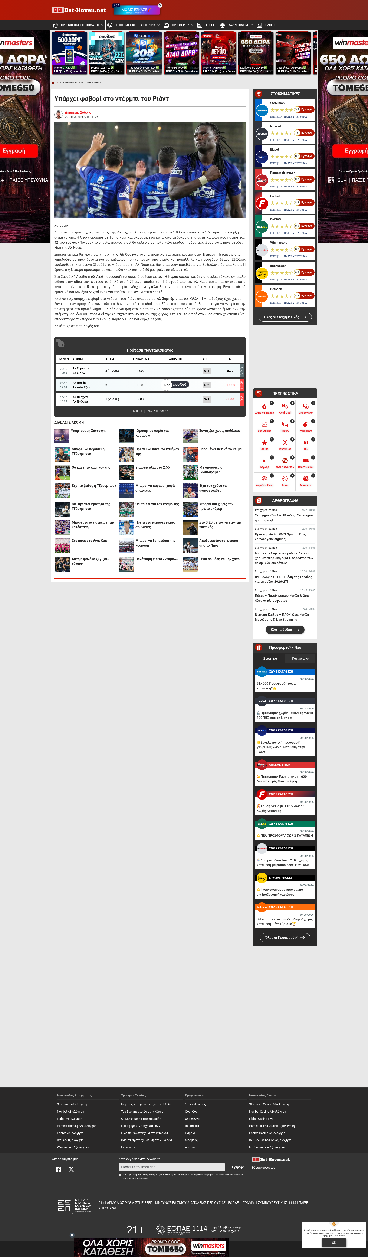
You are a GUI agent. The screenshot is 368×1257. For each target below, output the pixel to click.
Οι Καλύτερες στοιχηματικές (141, 1119)
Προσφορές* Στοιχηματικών (140, 1126)
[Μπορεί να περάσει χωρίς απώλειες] (126, 490)
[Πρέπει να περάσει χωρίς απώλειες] (126, 527)
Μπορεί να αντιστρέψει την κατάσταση (93, 524)
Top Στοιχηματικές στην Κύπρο (142, 1111)
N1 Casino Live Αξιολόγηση (267, 1147)
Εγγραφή (238, 1167)
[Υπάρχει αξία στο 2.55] (126, 472)
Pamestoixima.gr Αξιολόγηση (76, 1126)
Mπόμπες (191, 1140)
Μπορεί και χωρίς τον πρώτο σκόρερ (216, 506)
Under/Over (192, 1119)
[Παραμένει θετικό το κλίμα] (190, 454)
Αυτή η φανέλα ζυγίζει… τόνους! (91, 561)
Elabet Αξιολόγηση (69, 1119)
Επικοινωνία (129, 1147)
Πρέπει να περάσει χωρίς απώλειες (155, 524)
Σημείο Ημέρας (195, 1104)
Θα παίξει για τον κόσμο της (157, 504)
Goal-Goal (191, 1111)
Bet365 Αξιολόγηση (70, 1140)
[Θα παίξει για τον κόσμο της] (126, 509)
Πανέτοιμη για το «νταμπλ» (156, 559)
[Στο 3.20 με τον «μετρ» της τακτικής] (190, 527)
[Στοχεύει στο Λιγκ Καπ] (62, 545)
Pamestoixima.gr (282, 173)
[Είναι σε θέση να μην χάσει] (190, 564)
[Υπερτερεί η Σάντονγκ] (61, 436)
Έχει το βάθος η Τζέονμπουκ (94, 486)
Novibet (275, 126)
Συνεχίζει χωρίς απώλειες (219, 431)
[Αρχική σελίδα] (53, 82)
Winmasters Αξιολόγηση (73, 1147)
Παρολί (190, 1133)
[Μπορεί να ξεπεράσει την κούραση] (126, 545)
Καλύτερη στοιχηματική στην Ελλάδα (146, 1140)
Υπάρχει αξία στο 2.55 (152, 467)
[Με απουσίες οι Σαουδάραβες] (190, 472)
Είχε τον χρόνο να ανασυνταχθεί (213, 488)
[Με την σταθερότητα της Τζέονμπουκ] (62, 509)
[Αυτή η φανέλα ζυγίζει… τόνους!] (62, 564)
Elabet (274, 149)
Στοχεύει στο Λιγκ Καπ (89, 541)
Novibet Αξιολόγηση (70, 1111)
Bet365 (275, 219)
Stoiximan (277, 103)
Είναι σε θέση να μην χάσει (220, 559)
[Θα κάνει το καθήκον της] (62, 472)
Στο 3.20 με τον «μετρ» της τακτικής (220, 524)
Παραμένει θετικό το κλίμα (220, 449)
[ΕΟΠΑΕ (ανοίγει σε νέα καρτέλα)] (198, 1229)
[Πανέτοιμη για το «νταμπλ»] (126, 564)
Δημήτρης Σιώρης (78, 112)
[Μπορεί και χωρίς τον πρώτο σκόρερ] (190, 509)
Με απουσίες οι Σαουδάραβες (211, 469)
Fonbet (275, 196)
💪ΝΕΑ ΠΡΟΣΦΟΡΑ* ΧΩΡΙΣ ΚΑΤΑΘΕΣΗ (285, 835)
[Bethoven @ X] (71, 1169)
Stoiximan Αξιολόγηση (72, 1104)
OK (334, 1243)
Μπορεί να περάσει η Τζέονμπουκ (88, 451)
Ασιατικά (191, 1147)
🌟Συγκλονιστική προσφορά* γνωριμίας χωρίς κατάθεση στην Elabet (281, 747)
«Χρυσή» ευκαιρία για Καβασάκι (152, 433)
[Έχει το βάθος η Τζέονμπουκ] (62, 490)
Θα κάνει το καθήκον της (91, 467)
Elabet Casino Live (261, 1119)
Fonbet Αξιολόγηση (70, 1133)
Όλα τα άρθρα (282, 630)
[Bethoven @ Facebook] (58, 1169)
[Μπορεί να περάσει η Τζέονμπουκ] (62, 454)
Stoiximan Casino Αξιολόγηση (269, 1104)
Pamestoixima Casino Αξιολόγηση (272, 1126)
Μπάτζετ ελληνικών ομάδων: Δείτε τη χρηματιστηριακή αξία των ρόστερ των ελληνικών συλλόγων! (284, 558)
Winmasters (278, 242)
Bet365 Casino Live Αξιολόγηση (270, 1140)
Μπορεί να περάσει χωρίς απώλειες (155, 488)
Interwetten (278, 266)
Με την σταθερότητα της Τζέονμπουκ (91, 506)
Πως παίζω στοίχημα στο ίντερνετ (144, 1133)
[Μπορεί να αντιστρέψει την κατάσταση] (62, 527)
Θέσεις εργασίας (263, 1167)
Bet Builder (192, 1126)
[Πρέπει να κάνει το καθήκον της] (126, 454)
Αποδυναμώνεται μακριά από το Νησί (218, 543)
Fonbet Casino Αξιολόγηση (267, 1133)
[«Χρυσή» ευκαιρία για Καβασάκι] (126, 436)
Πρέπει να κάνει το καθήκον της (157, 451)
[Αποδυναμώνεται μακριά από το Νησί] (190, 545)
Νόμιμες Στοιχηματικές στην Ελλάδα (146, 1104)
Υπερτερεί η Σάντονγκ (88, 431)
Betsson (276, 289)
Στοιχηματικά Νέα (266, 510)
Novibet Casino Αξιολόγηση (267, 1111)
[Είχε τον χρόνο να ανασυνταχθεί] (190, 490)
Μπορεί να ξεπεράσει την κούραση (155, 543)
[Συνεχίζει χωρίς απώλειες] (190, 436)
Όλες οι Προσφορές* (281, 938)
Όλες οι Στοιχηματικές (282, 317)
